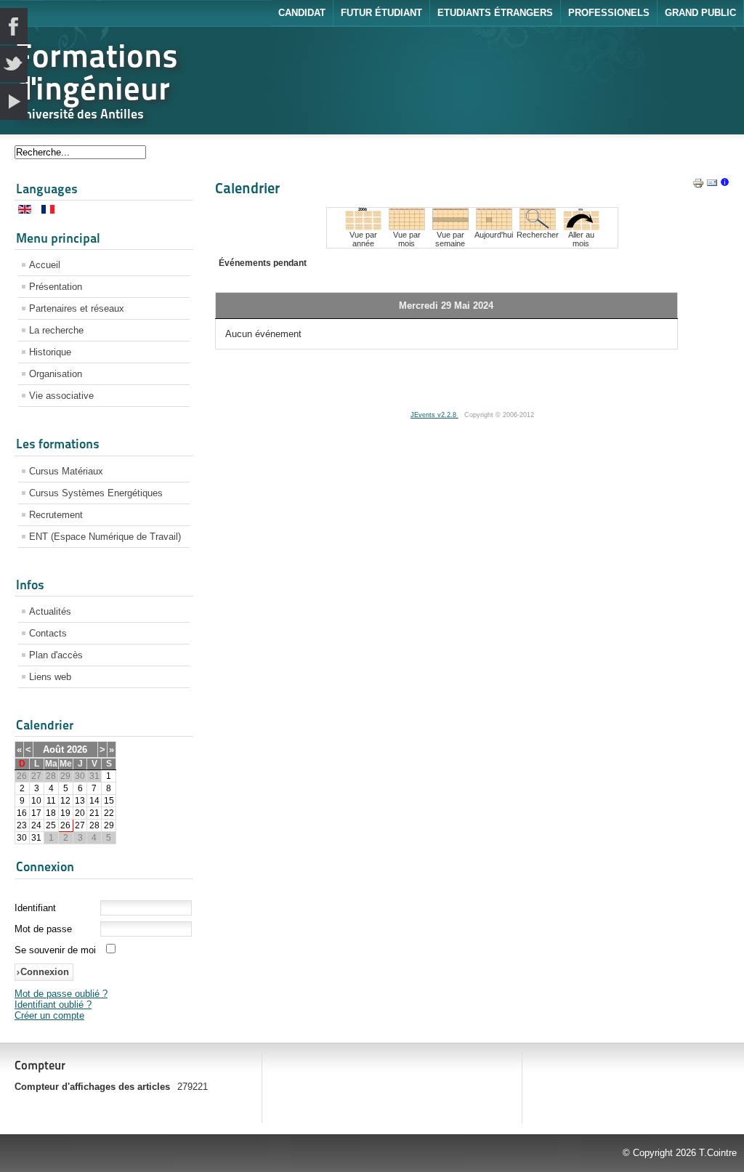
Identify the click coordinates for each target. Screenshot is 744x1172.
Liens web (50, 676)
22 (109, 813)
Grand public (700, 12)
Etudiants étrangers (495, 12)
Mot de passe (43, 929)
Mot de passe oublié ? (61, 993)
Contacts (48, 633)
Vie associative (61, 395)
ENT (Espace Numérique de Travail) (105, 536)
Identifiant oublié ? (53, 1004)
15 (109, 801)
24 (36, 825)
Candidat (302, 12)
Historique (50, 352)
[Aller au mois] (581, 227)
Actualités (50, 611)
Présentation (55, 286)
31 (36, 838)
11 (51, 801)
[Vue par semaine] (450, 227)
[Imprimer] (698, 185)
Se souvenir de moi (55, 950)
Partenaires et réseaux (76, 308)
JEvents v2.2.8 (434, 415)
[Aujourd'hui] (494, 227)
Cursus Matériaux (66, 471)
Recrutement (56, 514)
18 (51, 813)
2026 (77, 749)
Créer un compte (49, 1015)
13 (80, 801)
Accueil (44, 264)
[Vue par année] (363, 227)
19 (65, 813)
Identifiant (35, 907)
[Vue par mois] (407, 227)
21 (94, 813)
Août (53, 749)
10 (36, 801)
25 (51, 825)
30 (22, 838)
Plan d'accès (56, 655)
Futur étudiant (381, 12)
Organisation (55, 373)
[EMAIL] (712, 185)
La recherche (56, 330)
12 (65, 801)
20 (80, 813)
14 (94, 801)
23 (22, 825)
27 (80, 825)
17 (36, 813)
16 (22, 813)
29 (109, 825)
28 (94, 825)
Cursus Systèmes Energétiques (96, 493)
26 (65, 825)
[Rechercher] (537, 227)
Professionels (609, 12)
